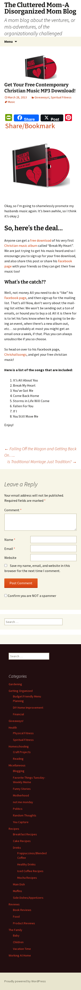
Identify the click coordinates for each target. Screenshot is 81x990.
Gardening (15, 684)
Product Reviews (24, 923)
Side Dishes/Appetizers (28, 898)
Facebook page (15, 298)
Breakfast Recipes (25, 834)
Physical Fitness (23, 733)
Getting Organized (21, 691)
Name (9, 539)
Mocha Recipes (27, 878)
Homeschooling (19, 746)
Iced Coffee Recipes (30, 871)
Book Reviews (22, 910)
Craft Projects (22, 752)
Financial (18, 714)
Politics (17, 809)
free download (40, 240)
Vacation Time (22, 949)
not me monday (23, 802)
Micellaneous (17, 765)
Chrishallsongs (15, 354)
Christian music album (20, 245)
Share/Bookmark (30, 125)
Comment (13, 510)
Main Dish (19, 884)
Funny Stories (22, 789)
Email (9, 548)
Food (16, 916)
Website (10, 557)
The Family (15, 930)
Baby (16, 935)
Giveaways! (42, 97)
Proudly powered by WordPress (25, 981)
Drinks (17, 848)
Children (18, 942)
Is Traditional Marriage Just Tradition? (42, 461)
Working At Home (20, 955)
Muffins (17, 891)
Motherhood (21, 795)
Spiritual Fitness (61, 97)
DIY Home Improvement (28, 707)
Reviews (14, 904)
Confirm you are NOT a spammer (31, 595)
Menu (8, 41)
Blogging (18, 771)
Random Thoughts (24, 815)
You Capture (21, 822)
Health (13, 727)
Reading (18, 759)
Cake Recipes (22, 841)
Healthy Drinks (26, 864)
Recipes (14, 829)
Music (11, 102)
